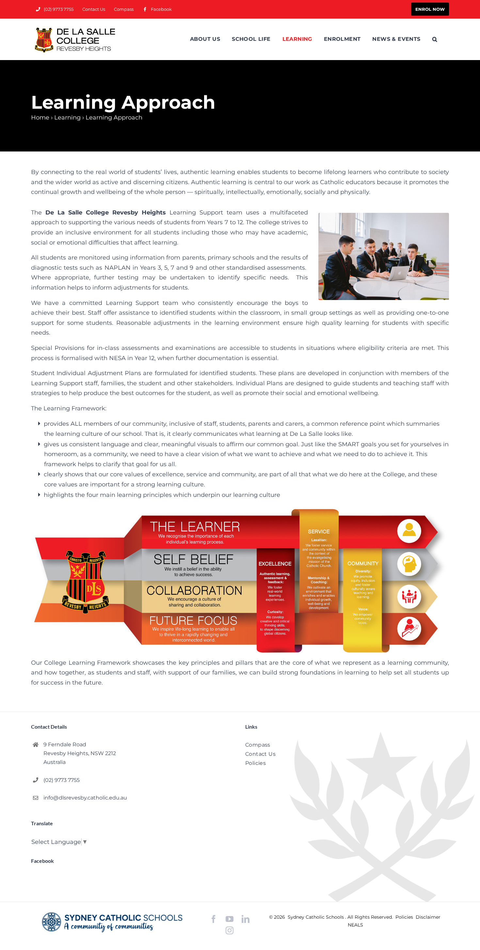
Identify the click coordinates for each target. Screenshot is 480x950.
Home (40, 117)
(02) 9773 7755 (61, 780)
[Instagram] (229, 930)
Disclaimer (428, 917)
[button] (434, 39)
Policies (404, 917)
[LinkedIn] (245, 919)
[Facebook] (213, 919)
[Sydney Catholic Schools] (112, 922)
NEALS (355, 925)
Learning (67, 117)
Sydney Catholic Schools (316, 917)
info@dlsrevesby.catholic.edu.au (85, 798)
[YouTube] (229, 919)
